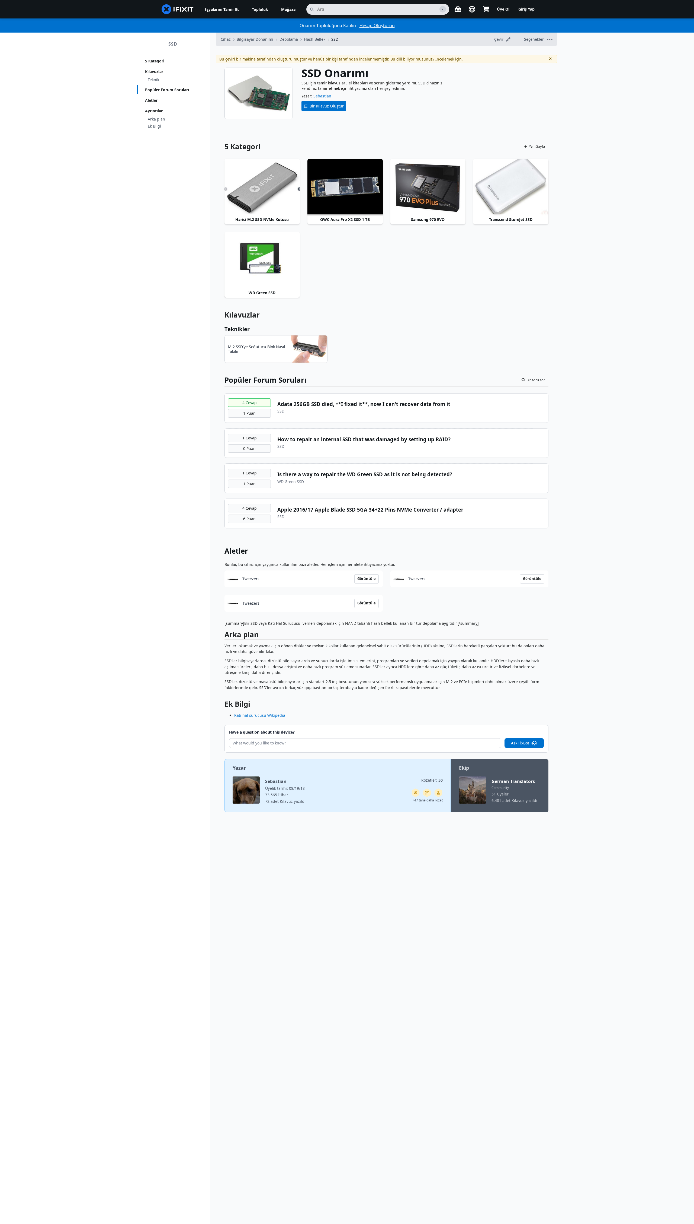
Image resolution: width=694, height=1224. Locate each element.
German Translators (513, 781)
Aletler (151, 100)
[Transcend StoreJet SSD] (510, 187)
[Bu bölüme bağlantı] (221, 636)
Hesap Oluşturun (377, 25)
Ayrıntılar (154, 110)
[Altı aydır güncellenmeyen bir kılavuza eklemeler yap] (427, 792)
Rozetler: (432, 780)
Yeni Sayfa (537, 146)
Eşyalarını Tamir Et (221, 9)
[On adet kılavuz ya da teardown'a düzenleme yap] (438, 792)
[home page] (178, 9)
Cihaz (226, 39)
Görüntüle (366, 578)
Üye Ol (503, 9)
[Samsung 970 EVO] (428, 187)
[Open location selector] (472, 9)
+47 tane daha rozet (427, 800)
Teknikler (237, 329)
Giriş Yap (526, 9)
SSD (172, 44)
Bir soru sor (535, 380)
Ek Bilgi (154, 126)
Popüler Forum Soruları (167, 89)
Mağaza (288, 9)
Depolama (288, 39)
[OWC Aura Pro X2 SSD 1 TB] (345, 187)
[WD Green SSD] (262, 260)
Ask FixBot (520, 743)
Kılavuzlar (154, 71)
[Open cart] (486, 9)
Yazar (239, 768)
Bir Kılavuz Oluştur (327, 106)
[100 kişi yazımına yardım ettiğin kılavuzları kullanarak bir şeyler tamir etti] (415, 792)
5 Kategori (154, 61)
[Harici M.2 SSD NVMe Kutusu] (262, 187)
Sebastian (322, 96)
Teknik (153, 79)
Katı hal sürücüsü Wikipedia (259, 715)
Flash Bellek (314, 39)
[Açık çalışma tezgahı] (457, 9)
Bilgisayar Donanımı (255, 39)
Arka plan (156, 119)
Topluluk (260, 9)
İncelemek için (448, 59)
